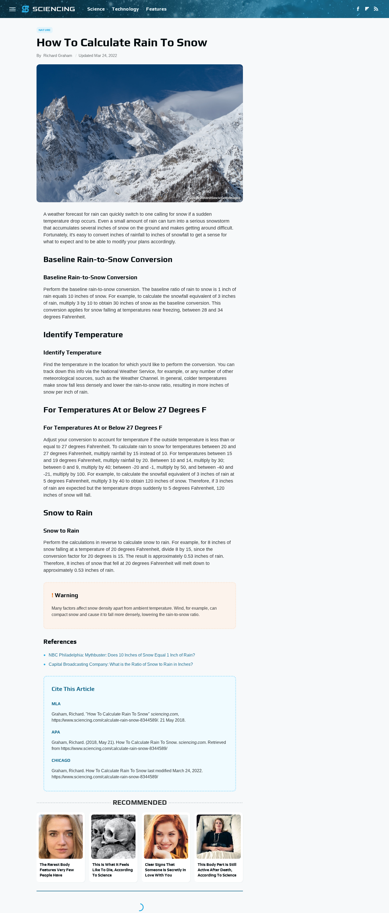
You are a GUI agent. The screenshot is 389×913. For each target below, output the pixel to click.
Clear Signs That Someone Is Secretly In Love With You (165, 870)
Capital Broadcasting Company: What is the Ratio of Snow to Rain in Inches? (121, 664)
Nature (45, 30)
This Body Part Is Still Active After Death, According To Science (217, 870)
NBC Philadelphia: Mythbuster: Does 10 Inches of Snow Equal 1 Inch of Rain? (122, 655)
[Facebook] (358, 9)
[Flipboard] (367, 9)
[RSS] (376, 9)
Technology (125, 9)
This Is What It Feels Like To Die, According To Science (112, 870)
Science (96, 9)
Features (156, 9)
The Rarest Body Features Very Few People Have (57, 870)
